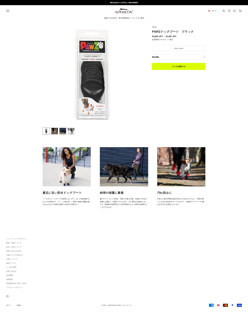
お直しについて (12, 259)
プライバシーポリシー (14, 287)
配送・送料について (13, 243)
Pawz (154, 27)
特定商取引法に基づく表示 (16, 283)
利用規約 (9, 279)
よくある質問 (11, 267)
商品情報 (155, 57)
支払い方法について (13, 247)
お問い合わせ (11, 271)
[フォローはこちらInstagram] (7, 296)
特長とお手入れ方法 (13, 251)
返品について (11, 263)
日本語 (18, 305)
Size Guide (178, 48)
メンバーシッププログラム (16, 238)
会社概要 (9, 275)
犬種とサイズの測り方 (14, 255)
